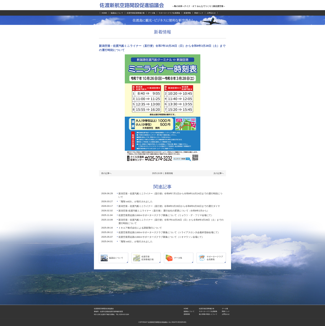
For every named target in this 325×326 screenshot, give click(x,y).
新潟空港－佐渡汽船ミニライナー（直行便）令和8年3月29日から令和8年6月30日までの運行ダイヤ (169, 206)
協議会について (117, 13)
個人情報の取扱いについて (208, 314)
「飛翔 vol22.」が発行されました (135, 241)
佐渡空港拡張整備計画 (135, 13)
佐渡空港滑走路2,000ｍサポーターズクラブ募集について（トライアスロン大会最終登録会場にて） (169, 232)
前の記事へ (106, 173)
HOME (104, 13)
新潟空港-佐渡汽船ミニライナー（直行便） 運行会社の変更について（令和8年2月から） (163, 210)
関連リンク (198, 13)
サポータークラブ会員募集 (169, 13)
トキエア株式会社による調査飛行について (140, 228)
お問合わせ (211, 13)
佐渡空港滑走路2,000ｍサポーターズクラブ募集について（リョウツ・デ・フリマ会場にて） (165, 215)
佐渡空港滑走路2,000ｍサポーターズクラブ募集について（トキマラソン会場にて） (161, 237)
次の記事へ (219, 173)
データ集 (151, 13)
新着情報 (187, 13)
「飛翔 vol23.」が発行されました (135, 201)
